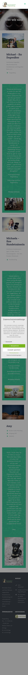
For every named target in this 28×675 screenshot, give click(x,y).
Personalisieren (14, 352)
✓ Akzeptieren (14, 346)
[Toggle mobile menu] (25, 4)
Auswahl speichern (14, 350)
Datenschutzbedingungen (14, 355)
